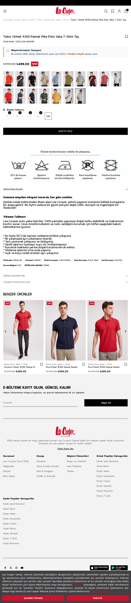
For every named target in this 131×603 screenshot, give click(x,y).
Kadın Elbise (9, 528)
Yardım (70, 471)
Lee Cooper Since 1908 (16, 461)
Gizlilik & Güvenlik (46, 476)
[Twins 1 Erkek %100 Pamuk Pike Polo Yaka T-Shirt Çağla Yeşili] (80, 79)
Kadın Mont (9, 509)
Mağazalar (8, 466)
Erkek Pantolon (105, 491)
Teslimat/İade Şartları (16, 282)
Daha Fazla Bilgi (100, 591)
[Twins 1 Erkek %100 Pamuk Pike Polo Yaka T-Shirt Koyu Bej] (44, 79)
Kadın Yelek (9, 513)
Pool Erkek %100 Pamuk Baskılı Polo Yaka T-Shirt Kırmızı (104, 367)
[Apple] (99, 567)
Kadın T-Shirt (10, 538)
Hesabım (41, 461)
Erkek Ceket (103, 481)
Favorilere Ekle (41, 364)
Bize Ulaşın (9, 476)
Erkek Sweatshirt (106, 476)
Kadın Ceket (9, 523)
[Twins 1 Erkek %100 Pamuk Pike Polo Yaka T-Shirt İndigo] (20, 96)
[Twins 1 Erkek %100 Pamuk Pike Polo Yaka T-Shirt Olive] (20, 79)
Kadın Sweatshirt (12, 518)
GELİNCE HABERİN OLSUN (9, 112)
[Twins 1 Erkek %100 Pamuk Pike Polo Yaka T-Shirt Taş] (80, 96)
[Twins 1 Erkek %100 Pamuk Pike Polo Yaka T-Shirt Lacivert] (32, 96)
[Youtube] (22, 568)
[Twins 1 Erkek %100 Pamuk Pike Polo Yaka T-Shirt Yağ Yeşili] (68, 79)
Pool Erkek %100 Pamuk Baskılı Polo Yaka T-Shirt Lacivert (62, 367)
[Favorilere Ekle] (126, 36)
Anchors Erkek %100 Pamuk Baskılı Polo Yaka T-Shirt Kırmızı (20, 367)
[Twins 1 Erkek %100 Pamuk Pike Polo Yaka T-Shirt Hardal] (56, 96)
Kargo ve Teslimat (76, 461)
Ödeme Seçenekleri (14, 275)
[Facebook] (5, 568)
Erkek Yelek (103, 471)
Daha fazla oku (66, 448)
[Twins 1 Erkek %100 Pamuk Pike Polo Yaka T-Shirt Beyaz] (116, 79)
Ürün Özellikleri (13, 189)
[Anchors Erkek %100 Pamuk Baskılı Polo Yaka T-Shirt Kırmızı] (23, 330)
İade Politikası (74, 466)
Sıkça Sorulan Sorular (48, 466)
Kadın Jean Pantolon (14, 504)
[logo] (65, 432)
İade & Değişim (45, 471)
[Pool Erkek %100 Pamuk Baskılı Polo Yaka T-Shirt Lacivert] (65, 330)
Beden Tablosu (15, 109)
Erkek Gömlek (104, 486)
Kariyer (7, 471)
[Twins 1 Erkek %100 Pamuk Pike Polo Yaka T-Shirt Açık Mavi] (56, 79)
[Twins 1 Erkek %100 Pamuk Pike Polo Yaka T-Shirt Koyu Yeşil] (44, 96)
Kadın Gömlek (10, 533)
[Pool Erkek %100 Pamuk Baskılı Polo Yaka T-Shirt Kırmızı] (107, 330)
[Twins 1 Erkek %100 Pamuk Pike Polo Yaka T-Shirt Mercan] (8, 79)
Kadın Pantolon (11, 543)
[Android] (119, 567)
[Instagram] (16, 568)
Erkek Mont (103, 466)
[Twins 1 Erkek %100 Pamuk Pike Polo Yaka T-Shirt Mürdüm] (92, 79)
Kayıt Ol (106, 402)
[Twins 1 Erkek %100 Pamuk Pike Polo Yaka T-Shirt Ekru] (68, 96)
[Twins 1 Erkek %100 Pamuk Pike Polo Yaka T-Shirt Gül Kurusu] (104, 79)
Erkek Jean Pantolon (108, 461)
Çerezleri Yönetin (33, 597)
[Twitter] (11, 568)
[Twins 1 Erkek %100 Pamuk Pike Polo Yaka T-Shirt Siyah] (32, 79)
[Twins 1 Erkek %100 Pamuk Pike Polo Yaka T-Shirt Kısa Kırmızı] (8, 96)
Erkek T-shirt (104, 496)
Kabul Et (97, 597)
